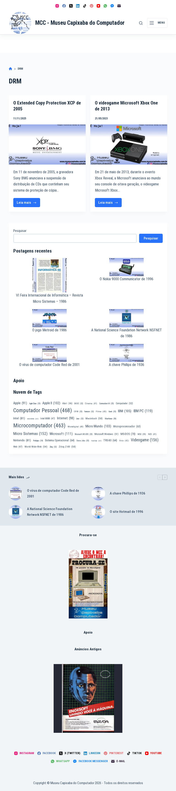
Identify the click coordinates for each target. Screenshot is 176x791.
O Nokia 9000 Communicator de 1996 (126, 279)
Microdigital (75, 426)
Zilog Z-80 (67, 446)
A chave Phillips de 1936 (126, 365)
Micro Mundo (98, 426)
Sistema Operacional (59, 440)
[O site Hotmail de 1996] (98, 512)
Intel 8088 (47, 418)
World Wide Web (36, 446)
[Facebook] (64, 6)
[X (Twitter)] (71, 6)
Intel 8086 (32, 419)
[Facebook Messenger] (112, 6)
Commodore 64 (106, 403)
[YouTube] (98, 6)
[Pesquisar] (141, 23)
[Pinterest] (91, 6)
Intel (19, 418)
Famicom (89, 411)
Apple (20, 403)
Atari (67, 403)
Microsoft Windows (106, 434)
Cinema (91, 403)
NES (152, 434)
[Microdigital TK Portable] (88, 584)
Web (17, 446)
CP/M (78, 411)
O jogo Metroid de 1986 (49, 330)
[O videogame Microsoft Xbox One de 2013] (128, 144)
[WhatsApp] (105, 6)
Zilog (53, 447)
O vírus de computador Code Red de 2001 (49, 365)
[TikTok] (84, 6)
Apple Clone (34, 403)
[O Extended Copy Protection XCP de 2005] (47, 144)
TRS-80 (110, 440)
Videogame (145, 440)
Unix (124, 440)
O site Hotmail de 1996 (126, 512)
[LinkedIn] (78, 6)
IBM (124, 411)
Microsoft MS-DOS (83, 434)
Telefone (96, 441)
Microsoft (61, 434)
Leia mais (28, 203)
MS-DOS (128, 434)
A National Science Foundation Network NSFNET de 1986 (49, 512)
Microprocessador (127, 426)
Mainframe (110, 418)
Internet (65, 418)
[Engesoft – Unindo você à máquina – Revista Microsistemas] (88, 698)
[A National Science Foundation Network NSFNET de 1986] (15, 512)
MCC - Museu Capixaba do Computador (79, 22)
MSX (142, 434)
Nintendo (22, 440)
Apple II (51, 403)
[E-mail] (119, 6)
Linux (79, 418)
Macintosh (94, 418)
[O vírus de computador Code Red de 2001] (15, 493)
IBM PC (143, 411)
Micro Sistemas (30, 433)
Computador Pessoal (42, 410)
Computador (124, 403)
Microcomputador (39, 425)
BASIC (78, 403)
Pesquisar (19, 231)
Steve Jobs (83, 440)
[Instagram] (57, 6)
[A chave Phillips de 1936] (98, 493)
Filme (101, 411)
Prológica (38, 440)
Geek (112, 411)
